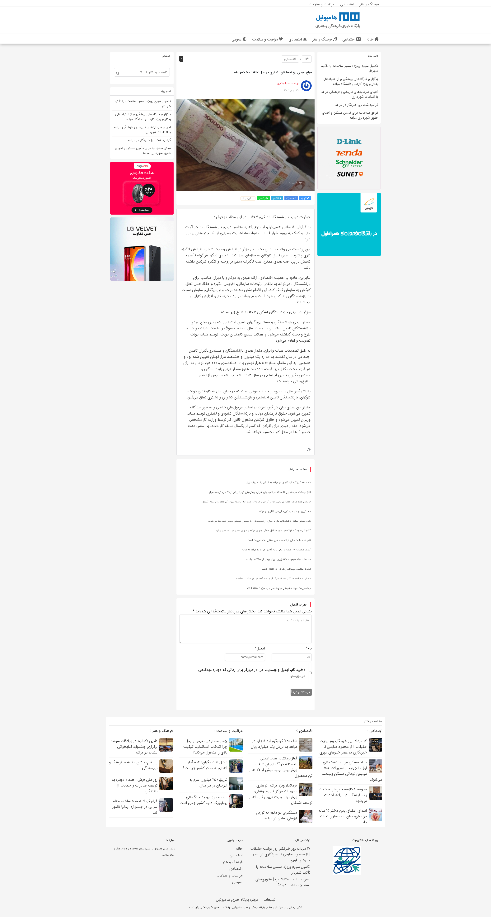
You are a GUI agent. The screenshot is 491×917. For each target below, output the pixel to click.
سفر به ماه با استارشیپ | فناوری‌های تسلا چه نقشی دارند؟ (282, 882)
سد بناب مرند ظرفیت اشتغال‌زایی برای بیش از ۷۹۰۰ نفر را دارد (278, 559)
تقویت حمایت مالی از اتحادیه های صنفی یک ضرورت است (279, 540)
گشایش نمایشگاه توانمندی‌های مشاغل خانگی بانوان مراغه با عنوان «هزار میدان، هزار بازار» (263, 530)
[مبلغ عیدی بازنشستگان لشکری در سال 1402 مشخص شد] (245, 145)
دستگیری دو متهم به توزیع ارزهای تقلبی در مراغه (285, 511)
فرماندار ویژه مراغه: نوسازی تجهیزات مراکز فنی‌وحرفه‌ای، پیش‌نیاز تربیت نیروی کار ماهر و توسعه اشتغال (256, 502)
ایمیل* (260, 648)
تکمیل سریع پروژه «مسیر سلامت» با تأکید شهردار (349, 68)
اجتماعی (375, 731)
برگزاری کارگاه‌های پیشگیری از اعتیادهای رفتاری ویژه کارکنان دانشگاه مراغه (350, 81)
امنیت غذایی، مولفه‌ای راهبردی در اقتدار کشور (286, 569)
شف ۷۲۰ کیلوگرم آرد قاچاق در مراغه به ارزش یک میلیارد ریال (278, 482)
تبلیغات (269, 900)
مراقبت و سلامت (229, 731)
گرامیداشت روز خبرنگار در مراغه (356, 104)
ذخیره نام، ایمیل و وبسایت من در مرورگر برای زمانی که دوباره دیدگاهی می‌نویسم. (251, 673)
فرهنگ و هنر (162, 731)
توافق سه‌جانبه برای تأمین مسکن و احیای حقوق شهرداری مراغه (350, 115)
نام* (309, 648)
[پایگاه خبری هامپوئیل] (337, 20)
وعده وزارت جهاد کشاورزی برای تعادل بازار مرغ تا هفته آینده (278, 588)
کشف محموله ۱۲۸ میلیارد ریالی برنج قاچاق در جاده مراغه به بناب (276, 550)
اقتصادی (290, 59)
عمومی (237, 882)
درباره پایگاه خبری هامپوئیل (237, 900)
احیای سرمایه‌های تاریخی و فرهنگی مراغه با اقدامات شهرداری (349, 94)
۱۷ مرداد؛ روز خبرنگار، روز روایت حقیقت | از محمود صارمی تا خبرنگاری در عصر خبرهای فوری (280, 854)
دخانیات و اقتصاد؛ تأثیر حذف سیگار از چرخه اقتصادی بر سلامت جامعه (273, 578)
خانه (239, 849)
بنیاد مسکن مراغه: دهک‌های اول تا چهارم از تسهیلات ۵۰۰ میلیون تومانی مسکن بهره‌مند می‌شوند (259, 521)
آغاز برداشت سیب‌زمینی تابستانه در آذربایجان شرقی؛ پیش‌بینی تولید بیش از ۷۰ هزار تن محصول (260, 492)
